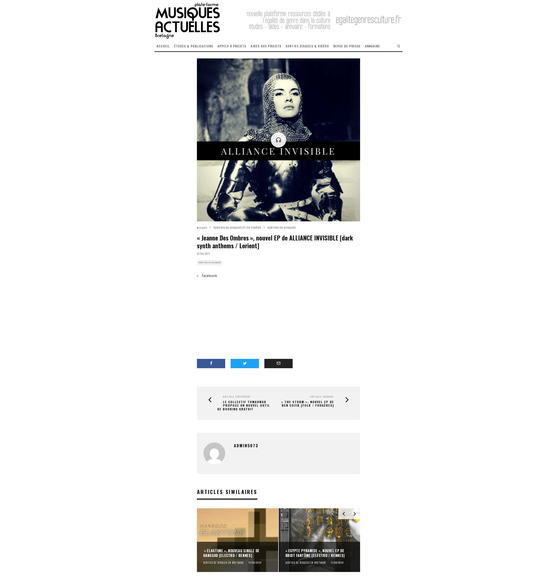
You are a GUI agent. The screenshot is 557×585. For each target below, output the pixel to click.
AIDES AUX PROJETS (266, 46)
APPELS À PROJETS (232, 46)
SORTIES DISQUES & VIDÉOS (307, 46)
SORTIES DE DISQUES (210, 262)
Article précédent (237, 396)
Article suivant (322, 396)
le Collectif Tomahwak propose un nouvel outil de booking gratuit (243, 405)
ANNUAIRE (372, 46)
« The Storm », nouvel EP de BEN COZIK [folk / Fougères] (307, 404)
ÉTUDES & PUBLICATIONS (193, 46)
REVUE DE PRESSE (347, 46)
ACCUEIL (163, 46)
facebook (209, 275)
